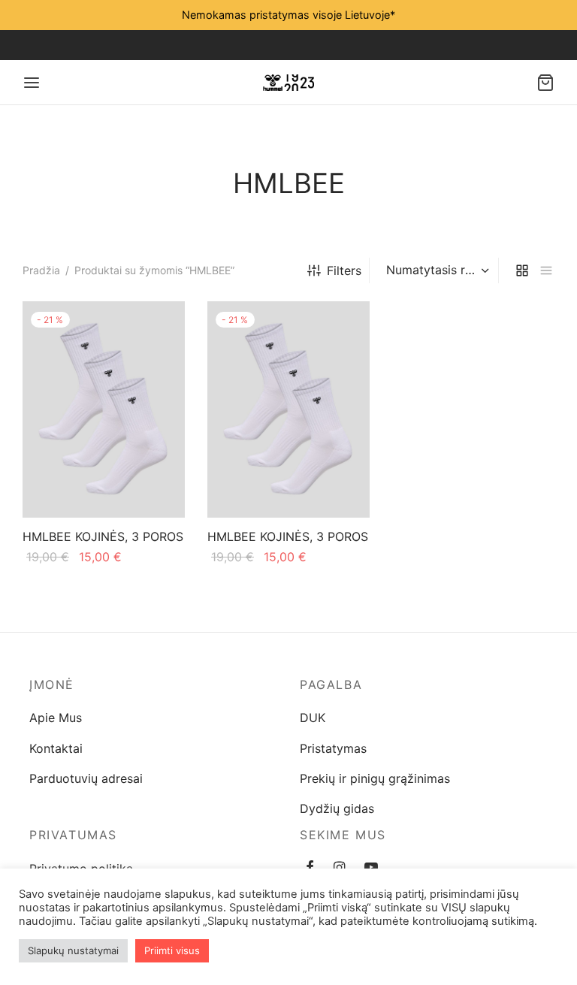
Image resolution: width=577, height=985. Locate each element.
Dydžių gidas (337, 808)
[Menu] (32, 82)
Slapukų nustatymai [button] (73, 950)
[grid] (522, 271)
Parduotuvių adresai (86, 778)
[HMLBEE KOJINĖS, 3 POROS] (104, 409)
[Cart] (545, 83)
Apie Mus (55, 717)
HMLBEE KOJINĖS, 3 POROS (103, 536)
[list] (546, 271)
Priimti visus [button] (172, 950)
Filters (344, 270)
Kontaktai (56, 748)
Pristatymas (333, 748)
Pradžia (41, 270)
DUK (312, 717)
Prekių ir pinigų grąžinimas (375, 778)
